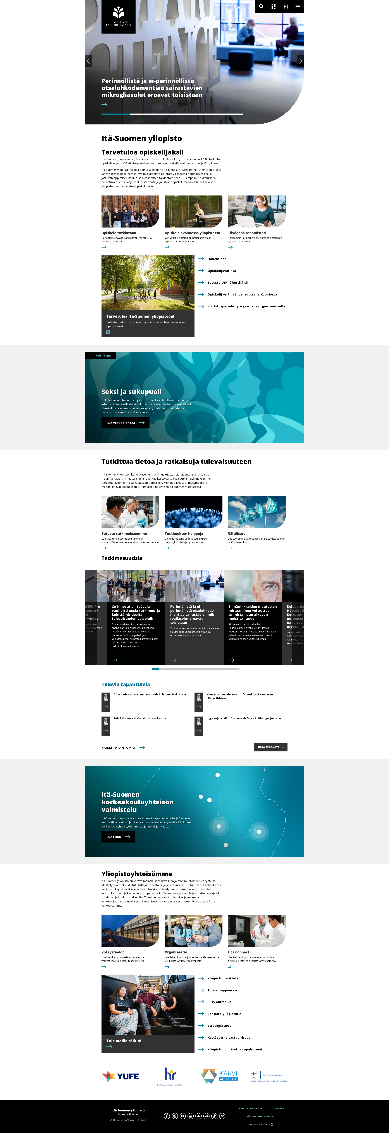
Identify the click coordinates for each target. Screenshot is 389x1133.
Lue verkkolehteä (120, 423)
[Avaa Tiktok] (214, 1116)
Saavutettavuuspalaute (251, 1108)
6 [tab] (192, 669)
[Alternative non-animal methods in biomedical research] (105, 706)
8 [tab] (206, 669)
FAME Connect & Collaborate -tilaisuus (140, 718)
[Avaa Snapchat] (198, 1116)
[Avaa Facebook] (167, 1116)
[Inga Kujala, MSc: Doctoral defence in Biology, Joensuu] (198, 730)
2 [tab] (144, 114)
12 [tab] (235, 669)
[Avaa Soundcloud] (206, 1116)
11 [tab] (228, 669)
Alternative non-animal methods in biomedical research (151, 694)
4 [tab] (200, 114)
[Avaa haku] (261, 6)
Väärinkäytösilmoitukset (261, 1116)
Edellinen (88, 61)
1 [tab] (116, 114)
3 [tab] (172, 114)
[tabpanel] (172, 92)
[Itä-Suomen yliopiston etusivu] (119, 17)
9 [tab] (214, 669)
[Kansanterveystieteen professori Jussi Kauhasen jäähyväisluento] (198, 706)
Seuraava (300, 61)
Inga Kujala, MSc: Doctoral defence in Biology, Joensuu (244, 718)
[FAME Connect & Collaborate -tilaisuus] (105, 730)
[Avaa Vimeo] (222, 1116)
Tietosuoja (278, 1108)
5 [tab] (229, 114)
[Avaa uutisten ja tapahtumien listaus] (273, 6)
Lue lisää (113, 837)
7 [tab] (199, 669)
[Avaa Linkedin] (190, 1116)
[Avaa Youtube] (182, 1116)
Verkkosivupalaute (259, 1125)
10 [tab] (221, 669)
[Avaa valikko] (298, 6)
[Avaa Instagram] (174, 1116)
